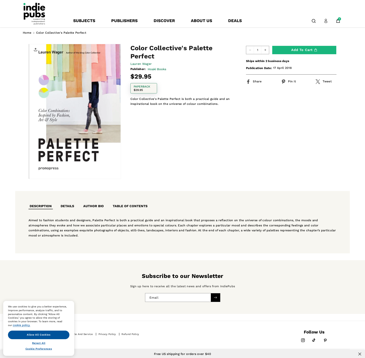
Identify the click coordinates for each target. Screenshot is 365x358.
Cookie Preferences (38, 348)
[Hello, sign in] (326, 21)
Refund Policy (130, 334)
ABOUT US (201, 20)
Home (27, 32)
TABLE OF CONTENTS (130, 206)
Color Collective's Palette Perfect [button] (61, 32)
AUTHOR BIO (93, 206)
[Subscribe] (215, 297)
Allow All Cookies (38, 334)
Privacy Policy (107, 334)
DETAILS (67, 206)
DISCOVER (164, 20)
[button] (313, 21)
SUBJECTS (84, 20)
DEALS (235, 20)
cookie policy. (21, 325)
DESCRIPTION (41, 206)
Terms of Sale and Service (76, 334)
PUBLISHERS (124, 20)
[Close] (359, 354)
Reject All (38, 342)
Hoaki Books (157, 69)
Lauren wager (141, 64)
